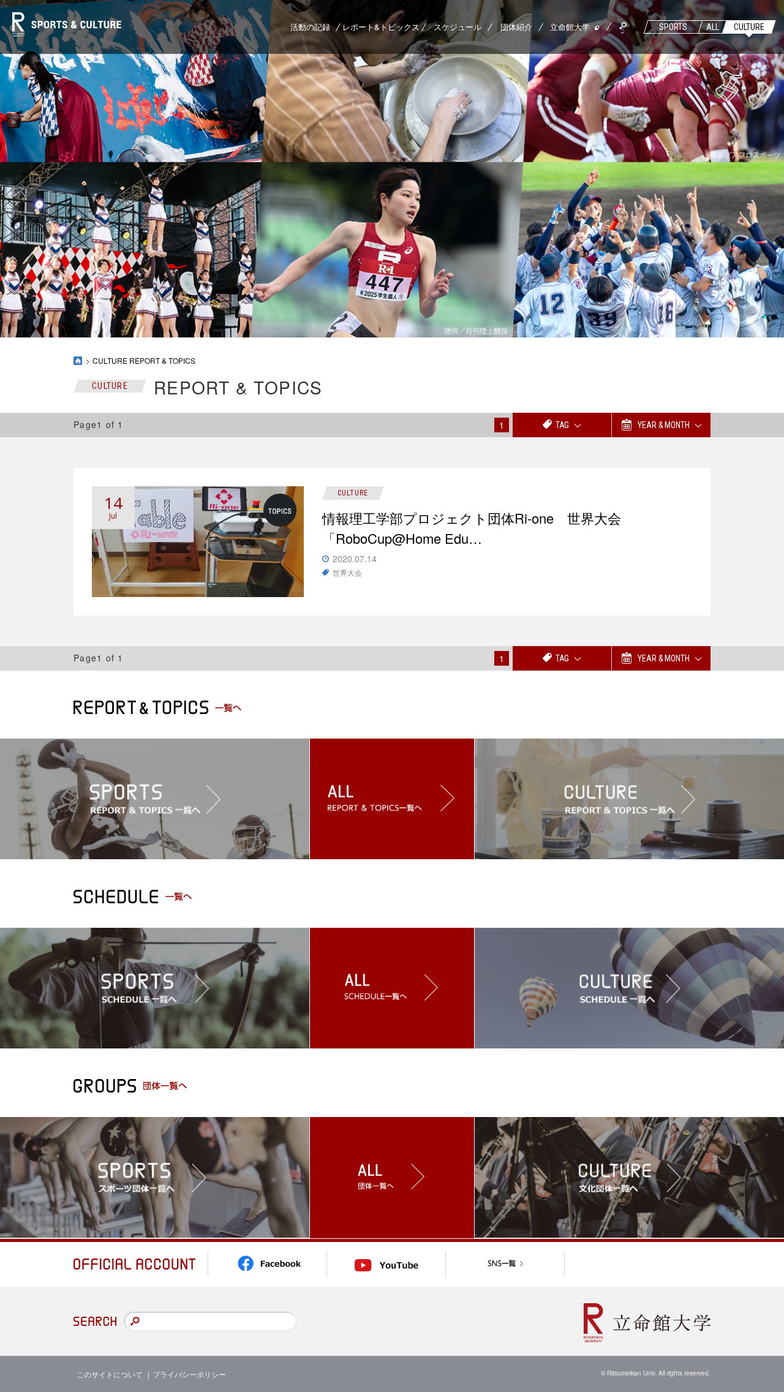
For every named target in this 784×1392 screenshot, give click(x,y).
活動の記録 (310, 26)
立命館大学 (570, 26)
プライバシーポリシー (189, 1374)
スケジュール (457, 26)
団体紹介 (516, 26)
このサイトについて (110, 1374)
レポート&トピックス (381, 26)
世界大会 (347, 572)
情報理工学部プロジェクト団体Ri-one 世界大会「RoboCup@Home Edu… (471, 527)
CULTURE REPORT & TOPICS (143, 360)
